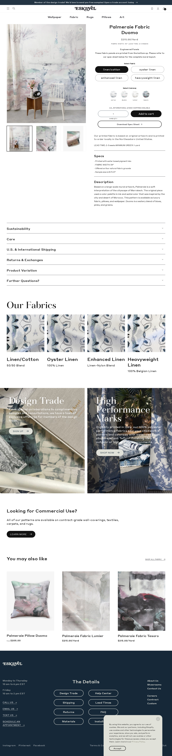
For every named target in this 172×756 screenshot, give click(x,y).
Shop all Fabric (153, 559)
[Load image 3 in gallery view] (73, 138)
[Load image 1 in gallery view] (19, 138)
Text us (8, 715)
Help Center (103, 693)
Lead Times (103, 702)
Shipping (69, 702)
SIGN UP (18, 431)
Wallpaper (55, 17)
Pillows (107, 17)
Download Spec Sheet (128, 124)
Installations (103, 721)
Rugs (90, 17)
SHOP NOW (107, 452)
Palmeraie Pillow (27, 635)
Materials (68, 721)
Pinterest (24, 745)
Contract (153, 699)
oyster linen (147, 69)
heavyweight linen (147, 77)
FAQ (103, 711)
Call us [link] (8, 702)
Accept (117, 748)
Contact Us (154, 688)
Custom (152, 703)
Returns (68, 711)
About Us (152, 680)
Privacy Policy (138, 742)
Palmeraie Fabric (83, 636)
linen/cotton (111, 69)
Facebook (39, 745)
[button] (8, 8)
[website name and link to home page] (85, 8)
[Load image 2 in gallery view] (46, 138)
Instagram (9, 745)
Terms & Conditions (102, 745)
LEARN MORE (18, 534)
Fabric (74, 17)
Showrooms (154, 684)
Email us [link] (8, 709)
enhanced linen (111, 77)
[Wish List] (152, 8)
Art (122, 17)
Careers (152, 695)
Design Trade (69, 693)
